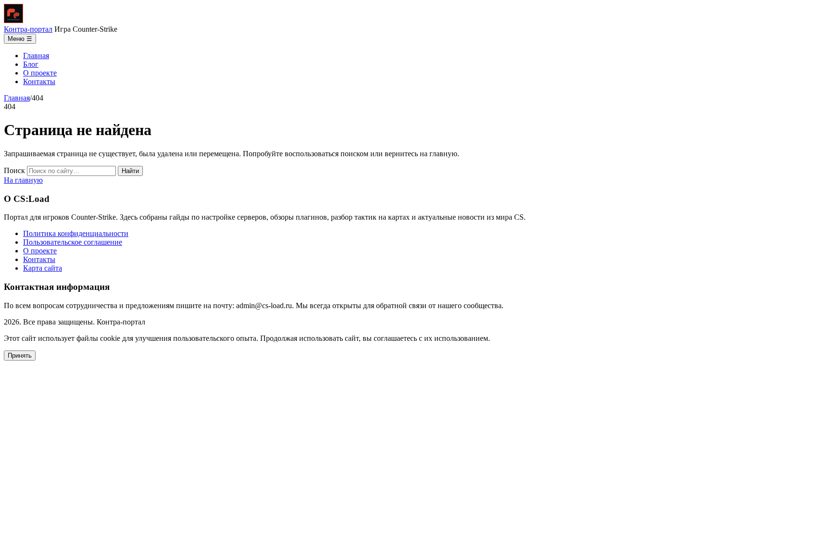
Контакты (39, 81)
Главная (36, 55)
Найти (130, 171)
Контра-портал (28, 29)
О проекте (40, 73)
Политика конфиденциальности (75, 233)
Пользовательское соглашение (72, 242)
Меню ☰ (20, 38)
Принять (20, 355)
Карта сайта (42, 268)
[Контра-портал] (13, 20)
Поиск (14, 170)
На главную (23, 180)
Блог (30, 64)
